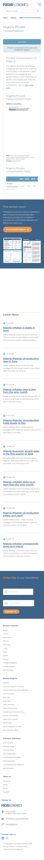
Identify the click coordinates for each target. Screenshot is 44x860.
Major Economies (10, 708)
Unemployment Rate (12, 757)
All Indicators (8, 768)
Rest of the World (10, 719)
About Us (7, 781)
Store (5, 785)
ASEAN (6, 683)
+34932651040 (12, 824)
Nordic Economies (10, 716)
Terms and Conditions (13, 849)
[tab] (22, 42)
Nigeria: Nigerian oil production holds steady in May (21, 421)
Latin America (8, 705)
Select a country (13, 104)
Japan (5, 656)
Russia (5, 659)
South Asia (7, 723)
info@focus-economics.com (17, 819)
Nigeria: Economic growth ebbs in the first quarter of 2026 (21, 452)
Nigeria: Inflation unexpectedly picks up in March (21, 545)
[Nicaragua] (18, 107)
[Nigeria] (18, 109)
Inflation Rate (8, 746)
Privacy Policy (8, 847)
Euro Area (7, 637)
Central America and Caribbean (16, 690)
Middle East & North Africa (13, 712)
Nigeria (13, 18)
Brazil (5, 630)
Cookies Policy (22, 847)
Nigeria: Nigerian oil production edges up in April (21, 514)
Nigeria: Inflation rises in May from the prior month (19, 391)
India (5, 648)
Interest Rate (8, 750)
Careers (6, 792)
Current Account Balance (13, 765)
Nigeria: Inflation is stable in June (19, 329)
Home (5, 18)
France (6, 641)
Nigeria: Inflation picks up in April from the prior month (19, 483)
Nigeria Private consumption (30, 18)
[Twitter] (7, 838)
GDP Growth (8, 743)
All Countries (8, 670)
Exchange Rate (9, 754)
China (5, 634)
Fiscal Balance (9, 761)
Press (5, 788)
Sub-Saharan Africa (10, 730)
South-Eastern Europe (12, 727)
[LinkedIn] (3, 838)
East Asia (6, 697)
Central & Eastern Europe (13, 686)
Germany (7, 645)
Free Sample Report (15, 229)
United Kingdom (10, 663)
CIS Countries (8, 694)
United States (8, 667)
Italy (5, 652)
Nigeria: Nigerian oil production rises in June (21, 360)
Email (5, 598)
